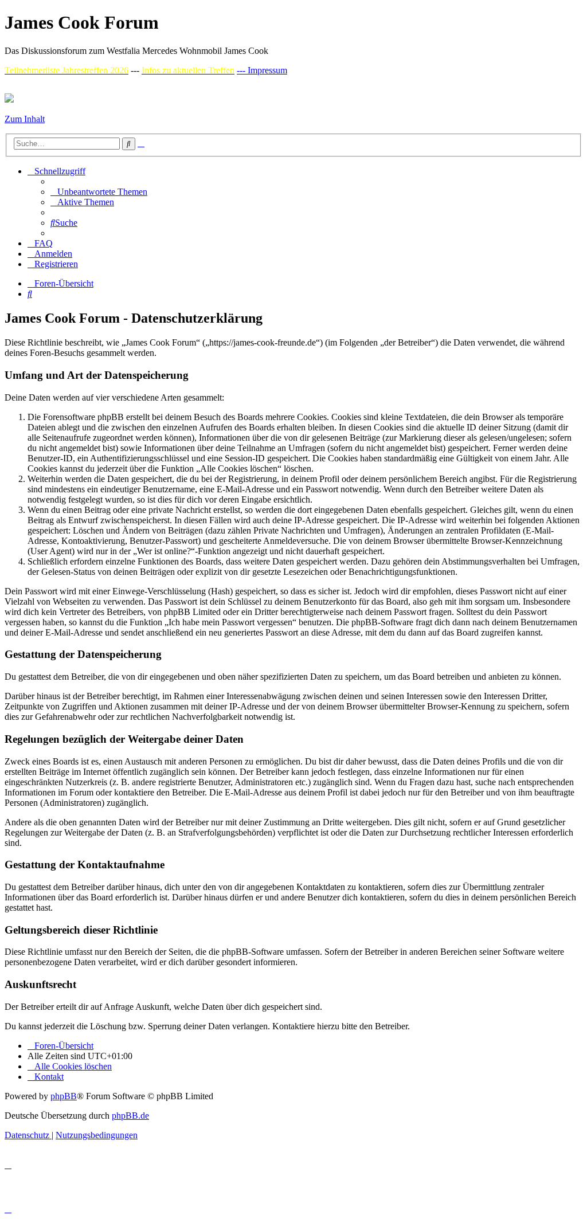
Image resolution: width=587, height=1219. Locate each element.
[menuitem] (98, 192)
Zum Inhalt (25, 119)
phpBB (63, 1096)
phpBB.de (130, 1115)
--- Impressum (262, 70)
